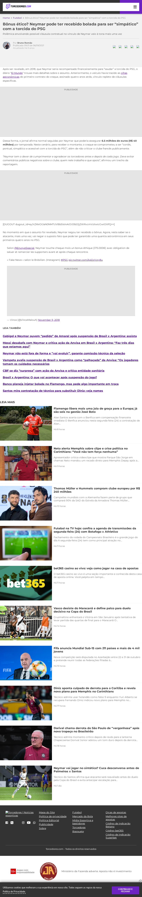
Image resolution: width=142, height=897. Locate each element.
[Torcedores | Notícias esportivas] (18, 6)
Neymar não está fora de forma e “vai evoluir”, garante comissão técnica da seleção (64, 353)
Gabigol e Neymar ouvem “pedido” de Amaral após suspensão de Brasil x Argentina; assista (70, 336)
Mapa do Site (47, 812)
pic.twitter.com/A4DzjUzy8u (86, 259)
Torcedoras (79, 827)
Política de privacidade (52, 816)
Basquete (78, 831)
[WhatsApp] (34, 822)
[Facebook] (7, 822)
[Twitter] (12, 823)
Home (6, 17)
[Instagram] (23, 822)
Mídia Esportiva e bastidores (82, 822)
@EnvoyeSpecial (24, 248)
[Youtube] (28, 822)
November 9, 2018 (49, 319)
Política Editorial (49, 820)
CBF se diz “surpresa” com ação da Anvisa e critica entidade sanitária (53, 370)
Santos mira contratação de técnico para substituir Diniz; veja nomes (53, 390)
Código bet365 (114, 830)
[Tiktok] (17, 823)
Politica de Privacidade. (14, 891)
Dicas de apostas (116, 812)
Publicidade (46, 824)
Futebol (17, 17)
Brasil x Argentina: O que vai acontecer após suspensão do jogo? (50, 377)
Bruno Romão (24, 43)
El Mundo (17, 73)
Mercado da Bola (82, 816)
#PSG (64, 259)
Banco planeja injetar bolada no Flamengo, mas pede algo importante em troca (61, 384)
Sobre (42, 828)
